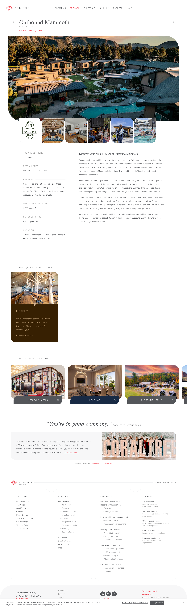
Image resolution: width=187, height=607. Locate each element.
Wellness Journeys (155, 513)
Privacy (61, 594)
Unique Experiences (155, 523)
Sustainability (22, 522)
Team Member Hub (150, 591)
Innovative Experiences (114, 568)
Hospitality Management (110, 505)
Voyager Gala (22, 525)
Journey (104, 8)
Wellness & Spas (111, 555)
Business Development (110, 501)
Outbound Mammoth (24, 335)
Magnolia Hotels (69, 522)
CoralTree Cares (23, 508)
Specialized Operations (110, 545)
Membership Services (113, 559)
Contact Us (63, 590)
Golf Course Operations (114, 549)
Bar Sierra (22, 311)
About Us (60, 8)
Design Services (111, 536)
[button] (178, 8)
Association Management (115, 524)
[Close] (183, 602)
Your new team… (71, 452)
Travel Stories (150, 504)
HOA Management (112, 552)
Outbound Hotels (69, 525)
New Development (112, 533)
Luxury (65, 518)
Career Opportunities (100, 463)
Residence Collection (71, 512)
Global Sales (21, 512)
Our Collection (64, 501)
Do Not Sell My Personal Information (135, 603)
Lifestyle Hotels (69, 515)
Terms (61, 598)
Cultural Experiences (153, 531)
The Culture (21, 505)
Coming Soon (68, 532)
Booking (32, 30)
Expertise (89, 8)
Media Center (22, 515)
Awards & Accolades (25, 518)
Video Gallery (22, 529)
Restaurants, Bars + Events (112, 564)
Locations (108, 571)
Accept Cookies (157, 603)
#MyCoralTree (106, 599)
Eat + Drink (63, 537)
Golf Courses (64, 544)
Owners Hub (147, 594)
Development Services (110, 529)
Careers (118, 8)
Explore (75, 8)
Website (22, 30)
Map (129, 8)
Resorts (65, 508)
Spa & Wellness (65, 541)
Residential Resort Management (114, 517)
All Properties (68, 505)
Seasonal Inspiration (151, 540)
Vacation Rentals (111, 521)
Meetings (66, 529)
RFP (40, 30)
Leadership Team (23, 501)
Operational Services (113, 540)
